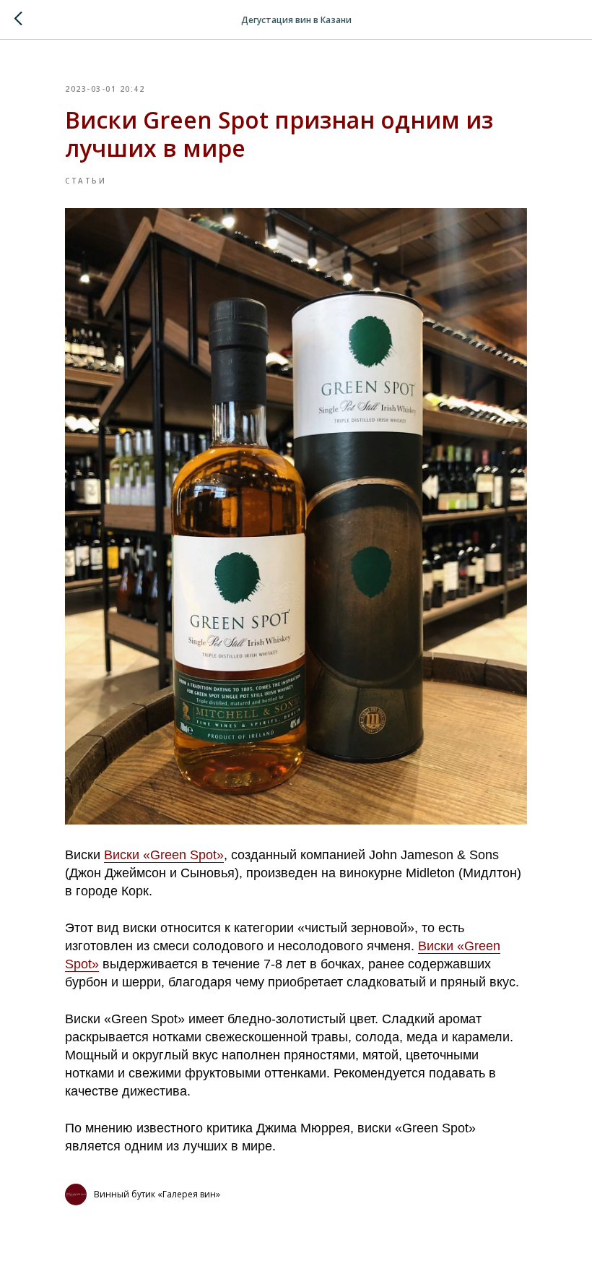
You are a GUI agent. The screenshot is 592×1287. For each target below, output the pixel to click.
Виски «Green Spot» (164, 855)
